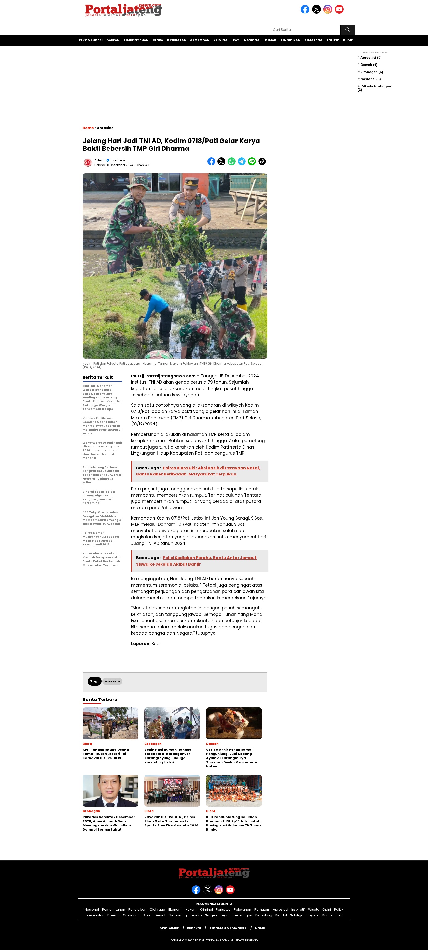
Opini (326, 909)
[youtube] (340, 12)
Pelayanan (242, 909)
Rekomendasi (91, 40)
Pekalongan (242, 915)
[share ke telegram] (243, 164)
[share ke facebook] (212, 164)
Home (260, 928)
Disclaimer (169, 928)
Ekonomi (175, 909)
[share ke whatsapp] (233, 164)
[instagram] (328, 12)
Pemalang (263, 915)
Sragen (211, 915)
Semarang (313, 40)
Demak (270, 40)
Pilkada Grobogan (374, 87)
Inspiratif (298, 909)
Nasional (252, 40)
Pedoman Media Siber (228, 928)
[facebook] (306, 12)
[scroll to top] (411, 942)
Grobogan (200, 40)
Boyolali (313, 915)
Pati (236, 40)
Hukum (191, 909)
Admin (100, 160)
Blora (158, 40)
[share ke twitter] (222, 164)
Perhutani (262, 909)
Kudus (348, 40)
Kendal (281, 915)
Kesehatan (176, 40)
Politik (332, 40)
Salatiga (296, 915)
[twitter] (317, 12)
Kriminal (221, 40)
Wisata (313, 909)
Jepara (196, 915)
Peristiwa (223, 909)
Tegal (224, 915)
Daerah (113, 40)
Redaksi (194, 928)
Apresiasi (371, 57)
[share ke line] (253, 164)
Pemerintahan (136, 40)
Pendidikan (290, 40)
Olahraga (157, 909)
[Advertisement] (175, 93)
